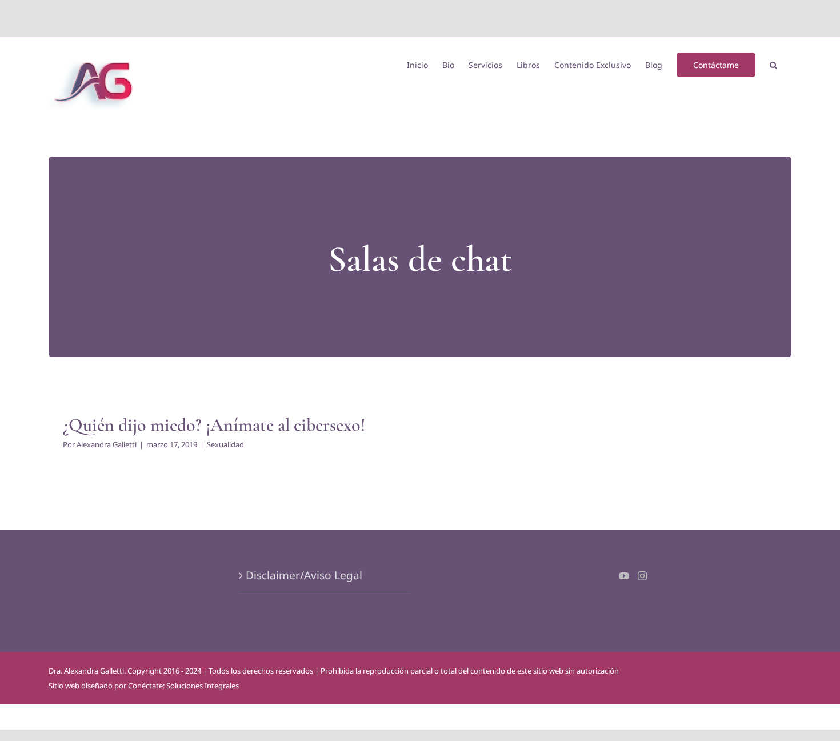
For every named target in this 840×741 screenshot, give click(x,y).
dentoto (422, 18)
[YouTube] (624, 575)
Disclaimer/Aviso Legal (304, 575)
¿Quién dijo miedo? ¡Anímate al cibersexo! (214, 425)
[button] (773, 64)
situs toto (394, 18)
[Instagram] (642, 575)
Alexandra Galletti (107, 444)
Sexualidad (225, 444)
